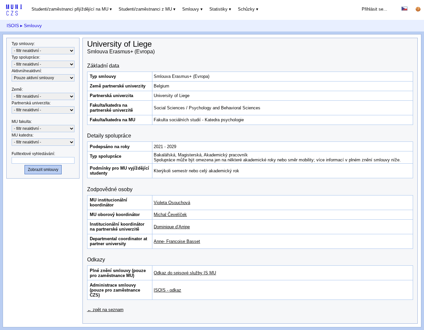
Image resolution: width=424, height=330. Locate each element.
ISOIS (13, 25)
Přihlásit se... (374, 9)
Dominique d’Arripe (172, 226)
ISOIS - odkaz (167, 290)
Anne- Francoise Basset (177, 241)
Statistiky (218, 9)
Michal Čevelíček (170, 214)
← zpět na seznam (105, 309)
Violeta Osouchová (172, 202)
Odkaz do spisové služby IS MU (185, 272)
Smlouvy (190, 9)
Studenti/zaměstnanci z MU (145, 9)
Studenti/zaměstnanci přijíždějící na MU (69, 9)
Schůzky (246, 9)
